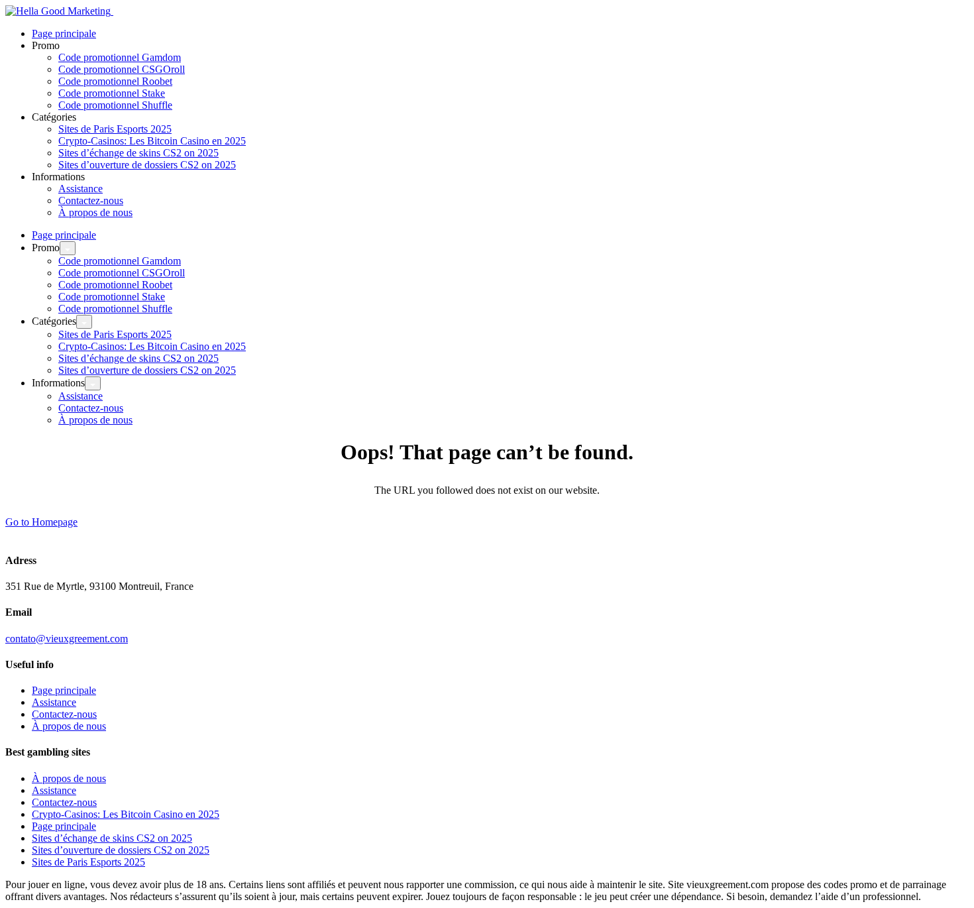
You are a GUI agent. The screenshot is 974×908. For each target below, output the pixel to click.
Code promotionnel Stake (111, 93)
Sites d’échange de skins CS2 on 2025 (138, 152)
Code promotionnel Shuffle (115, 105)
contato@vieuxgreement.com (66, 638)
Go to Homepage (41, 522)
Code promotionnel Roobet (115, 81)
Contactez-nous (90, 200)
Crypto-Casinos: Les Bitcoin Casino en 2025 (152, 140)
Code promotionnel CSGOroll (121, 69)
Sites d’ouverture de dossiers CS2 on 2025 (147, 164)
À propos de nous (95, 212)
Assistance (80, 188)
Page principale (64, 33)
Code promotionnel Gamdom (119, 57)
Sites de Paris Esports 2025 (115, 129)
